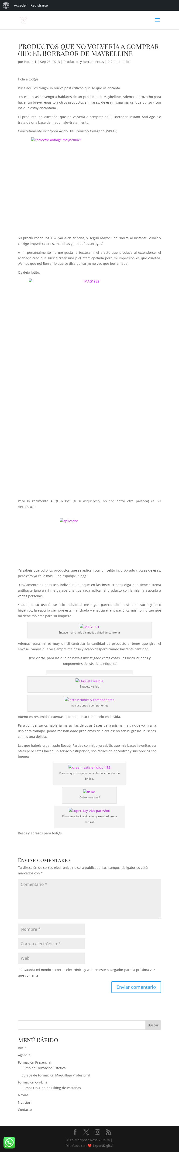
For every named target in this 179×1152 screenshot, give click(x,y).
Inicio (22, 1048)
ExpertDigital (103, 1145)
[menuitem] (6, 5)
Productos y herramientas (84, 61)
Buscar (153, 1025)
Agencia (24, 1055)
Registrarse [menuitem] (39, 5)
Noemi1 (30, 61)
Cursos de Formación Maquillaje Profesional (55, 1075)
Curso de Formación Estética (43, 1068)
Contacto (25, 1109)
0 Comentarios (119, 61)
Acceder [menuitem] (20, 5)
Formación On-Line (33, 1082)
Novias (23, 1095)
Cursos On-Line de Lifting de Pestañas (51, 1088)
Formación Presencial (34, 1062)
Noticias (24, 1102)
